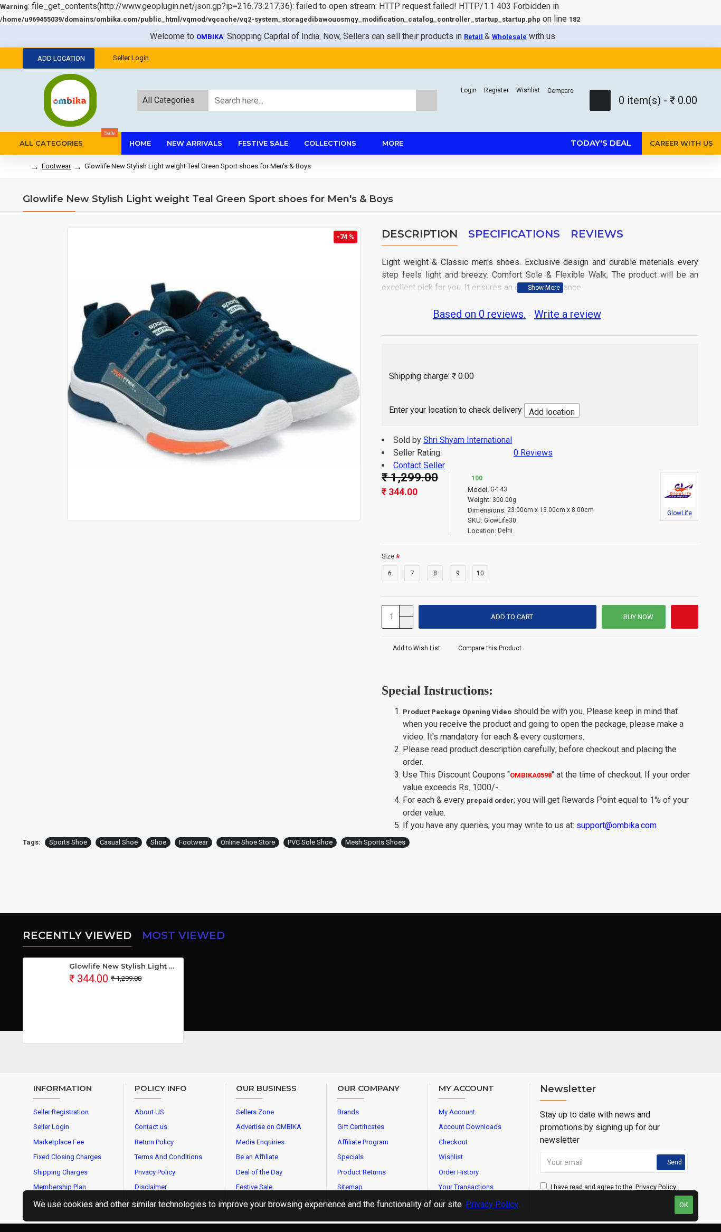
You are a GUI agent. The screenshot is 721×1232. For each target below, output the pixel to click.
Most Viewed (183, 935)
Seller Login (131, 58)
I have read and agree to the (613, 1187)
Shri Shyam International (467, 440)
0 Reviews (533, 453)
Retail (474, 37)
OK (683, 1205)
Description (420, 234)
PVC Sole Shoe (310, 842)
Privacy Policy (492, 1204)
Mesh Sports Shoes (375, 842)
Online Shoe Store (248, 842)
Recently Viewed (77, 935)
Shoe (158, 842)
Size (388, 556)
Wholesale (509, 37)
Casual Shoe (119, 842)
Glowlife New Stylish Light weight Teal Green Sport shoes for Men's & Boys (124, 966)
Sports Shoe (68, 842)
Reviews (597, 234)
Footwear (56, 166)
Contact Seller (419, 465)
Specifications (514, 234)
